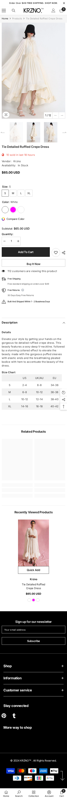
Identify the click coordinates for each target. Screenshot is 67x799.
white (29, 600)
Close (64, 3)
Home (5, 18)
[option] (33, 71)
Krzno (17, 161)
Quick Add (33, 570)
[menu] (4, 10)
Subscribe (33, 641)
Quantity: (7, 234)
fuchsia (33, 600)
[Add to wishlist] (56, 252)
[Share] (62, 253)
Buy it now (33, 264)
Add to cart (25, 252)
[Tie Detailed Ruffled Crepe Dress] (33, 543)
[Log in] (53, 10)
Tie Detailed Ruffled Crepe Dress (33, 586)
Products (17, 18)
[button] (56, 115)
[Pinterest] (4, 715)
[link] (17, 490)
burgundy (38, 600)
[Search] (14, 10)
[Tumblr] (14, 715)
